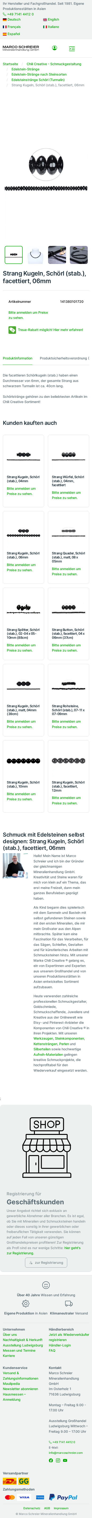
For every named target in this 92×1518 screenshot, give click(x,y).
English (53, 19)
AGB (47, 1508)
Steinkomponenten (69, 1038)
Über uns (10, 1334)
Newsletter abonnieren (20, 1389)
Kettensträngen (45, 1044)
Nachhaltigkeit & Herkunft (22, 1340)
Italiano (53, 27)
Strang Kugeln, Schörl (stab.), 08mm (23, 555)
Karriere (9, 1356)
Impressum (61, 1508)
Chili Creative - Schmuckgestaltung (54, 64)
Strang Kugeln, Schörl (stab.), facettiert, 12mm (68, 786)
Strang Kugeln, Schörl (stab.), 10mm (23, 784)
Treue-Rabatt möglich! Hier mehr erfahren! (50, 330)
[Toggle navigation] (72, 49)
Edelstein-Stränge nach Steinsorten (39, 74)
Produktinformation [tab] (17, 358)
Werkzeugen (43, 1038)
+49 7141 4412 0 (20, 14)
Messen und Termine (19, 1350)
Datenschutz (31, 1508)
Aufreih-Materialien (48, 1054)
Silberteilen (41, 1049)
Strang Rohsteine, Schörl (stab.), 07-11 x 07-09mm (68, 710)
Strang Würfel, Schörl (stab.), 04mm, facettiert (68, 481)
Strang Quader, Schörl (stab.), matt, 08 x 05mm (68, 557)
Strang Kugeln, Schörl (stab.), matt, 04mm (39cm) (23, 710)
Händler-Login (60, 1345)
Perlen (64, 1044)
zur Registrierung (48, 1262)
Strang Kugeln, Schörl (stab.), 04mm (23, 479)
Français (14, 27)
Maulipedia (11, 1384)
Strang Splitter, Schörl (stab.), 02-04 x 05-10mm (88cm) (23, 634)
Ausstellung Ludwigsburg (23, 1345)
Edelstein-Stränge (25, 69)
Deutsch (14, 19)
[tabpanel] (46, 388)
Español (13, 34)
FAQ (52, 1350)
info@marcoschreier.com (66, 1453)
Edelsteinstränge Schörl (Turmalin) (38, 80)
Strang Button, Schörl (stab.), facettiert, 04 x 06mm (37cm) (68, 634)
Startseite (10, 64)
